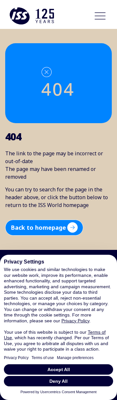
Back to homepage (38, 227)
